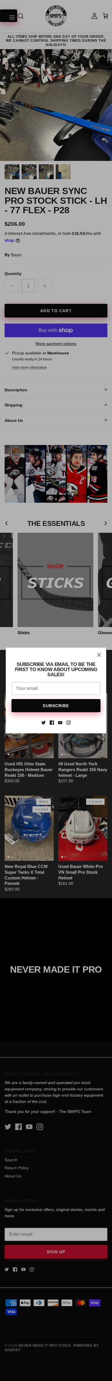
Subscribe (56, 705)
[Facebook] (52, 723)
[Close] (99, 654)
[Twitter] (43, 723)
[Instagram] (68, 723)
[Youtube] (60, 723)
